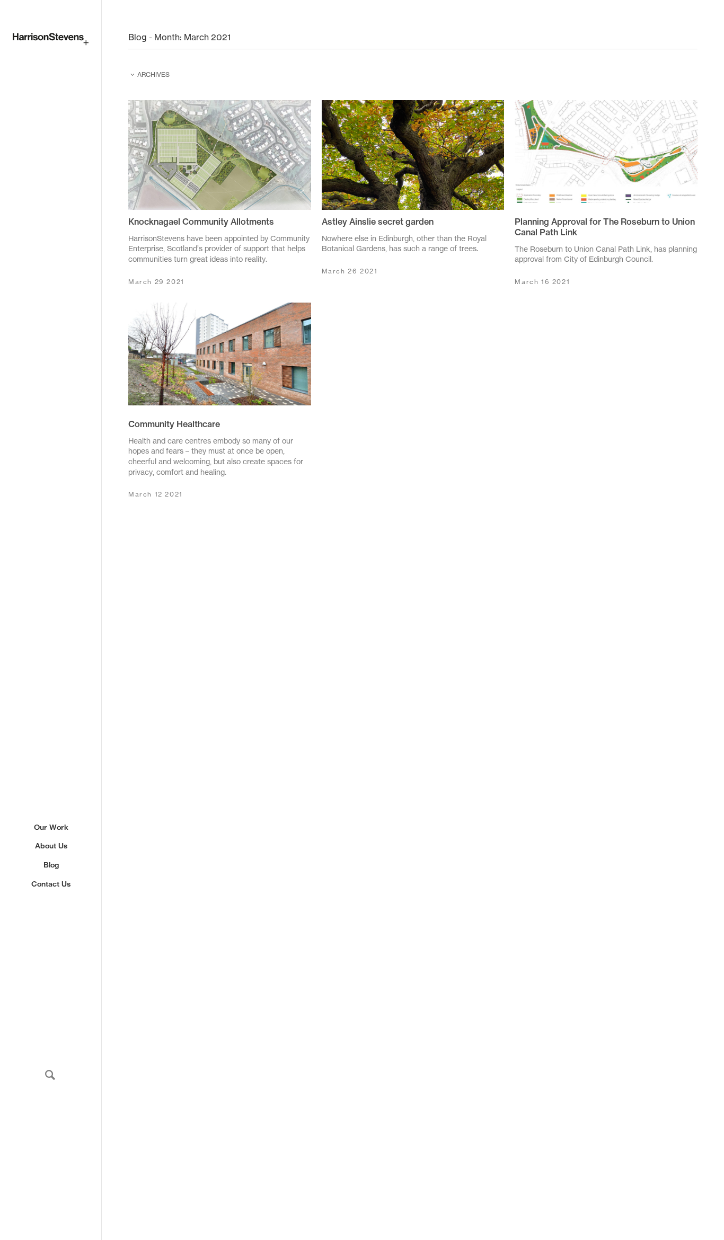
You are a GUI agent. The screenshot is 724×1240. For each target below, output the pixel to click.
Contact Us (50, 884)
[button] (50, 1075)
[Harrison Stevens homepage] (51, 39)
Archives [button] (153, 74)
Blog (51, 865)
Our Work (51, 827)
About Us (51, 846)
